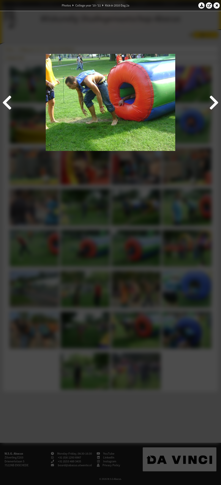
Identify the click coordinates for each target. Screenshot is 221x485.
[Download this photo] (201, 5)
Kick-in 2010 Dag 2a (117, 5)
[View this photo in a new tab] (209, 5)
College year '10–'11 (88, 5)
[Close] (216, 5)
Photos (66, 5)
